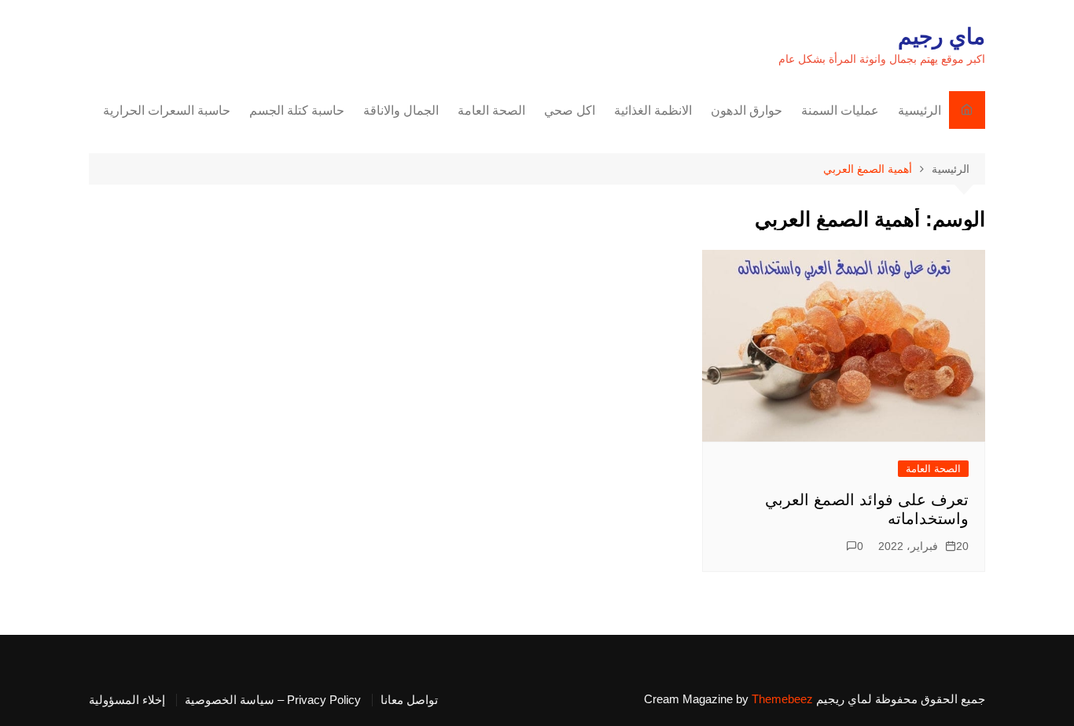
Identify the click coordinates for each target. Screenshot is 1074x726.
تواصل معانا (409, 700)
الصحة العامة (491, 110)
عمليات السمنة (840, 110)
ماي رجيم (941, 37)
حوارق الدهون (746, 110)
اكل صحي (569, 110)
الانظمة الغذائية (653, 110)
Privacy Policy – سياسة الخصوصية (273, 700)
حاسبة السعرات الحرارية (166, 110)
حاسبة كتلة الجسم (296, 110)
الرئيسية (919, 110)
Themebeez (782, 699)
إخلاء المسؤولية (127, 700)
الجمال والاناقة (401, 110)
